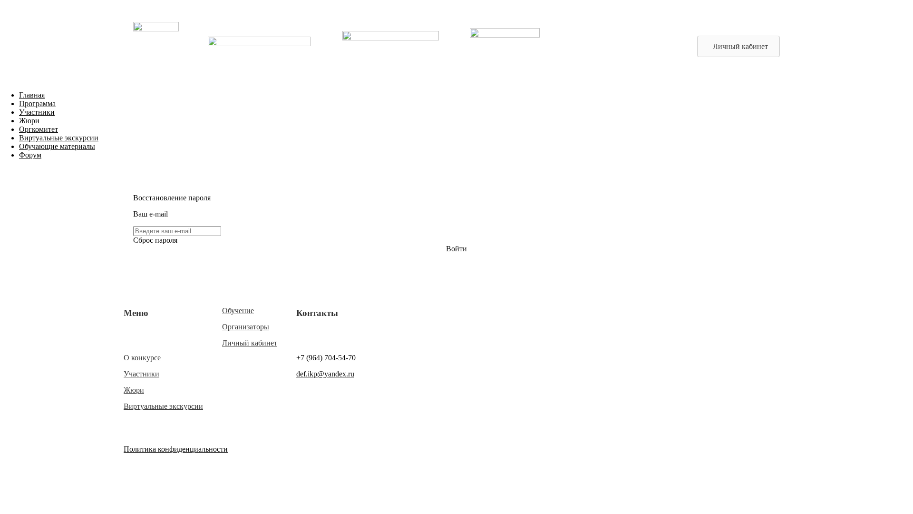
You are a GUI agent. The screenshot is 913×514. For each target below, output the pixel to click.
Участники (37, 112)
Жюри (29, 121)
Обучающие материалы (57, 146)
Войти (456, 249)
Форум (30, 155)
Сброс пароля (155, 240)
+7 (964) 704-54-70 (326, 358)
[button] (738, 46)
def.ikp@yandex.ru (325, 374)
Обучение (238, 310)
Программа (37, 103)
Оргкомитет (38, 129)
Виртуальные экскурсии (58, 138)
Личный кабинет (249, 343)
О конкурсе (142, 358)
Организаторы (245, 327)
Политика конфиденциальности (176, 449)
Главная (32, 95)
